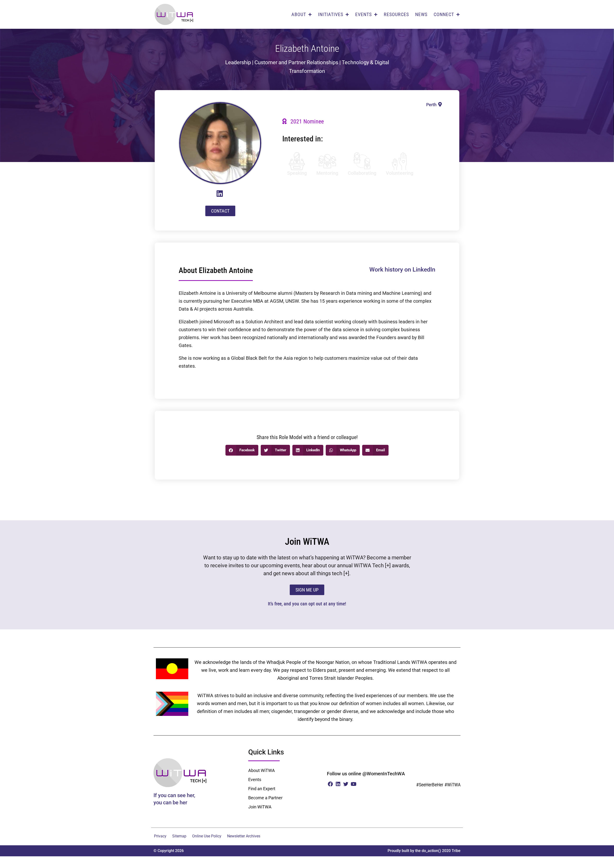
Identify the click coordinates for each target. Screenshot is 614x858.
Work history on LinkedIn (402, 269)
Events (254, 779)
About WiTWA (261, 770)
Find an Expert (261, 788)
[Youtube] (353, 784)
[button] (242, 450)
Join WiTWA (260, 806)
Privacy (160, 836)
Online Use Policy (206, 836)
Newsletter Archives (243, 836)
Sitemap (179, 836)
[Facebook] (330, 784)
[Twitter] (345, 784)
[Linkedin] (338, 784)
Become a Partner (265, 797)
